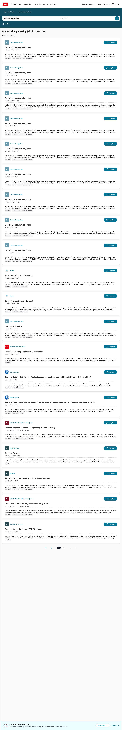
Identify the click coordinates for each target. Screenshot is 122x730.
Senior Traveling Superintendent (19, 301)
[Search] (117, 18)
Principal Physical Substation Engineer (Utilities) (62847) (30, 427)
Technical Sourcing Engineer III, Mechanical (24, 351)
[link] (46, 548)
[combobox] (28, 18)
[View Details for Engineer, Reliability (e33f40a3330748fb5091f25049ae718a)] (61, 329)
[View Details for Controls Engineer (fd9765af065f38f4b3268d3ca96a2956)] (61, 455)
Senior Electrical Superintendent (19, 275)
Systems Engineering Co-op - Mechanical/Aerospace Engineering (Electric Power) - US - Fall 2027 (48, 377)
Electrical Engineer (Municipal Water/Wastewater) (27, 478)
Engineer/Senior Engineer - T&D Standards (23, 529)
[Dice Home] (5, 4)
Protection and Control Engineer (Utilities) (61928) (27, 503)
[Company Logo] (7, 42)
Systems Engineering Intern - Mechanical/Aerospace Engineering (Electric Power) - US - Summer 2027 (50, 402)
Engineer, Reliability (13, 326)
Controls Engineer (12, 453)
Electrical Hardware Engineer (18, 47)
